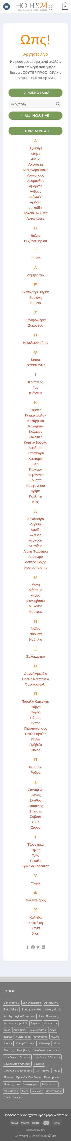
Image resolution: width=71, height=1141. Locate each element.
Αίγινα (35, 159)
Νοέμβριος (23, 1050)
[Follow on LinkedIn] (43, 947)
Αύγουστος (51, 1023)
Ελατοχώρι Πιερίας (35, 292)
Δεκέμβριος (20, 1029)
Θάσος (35, 359)
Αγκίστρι (35, 148)
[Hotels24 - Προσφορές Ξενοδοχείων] (36, 6)
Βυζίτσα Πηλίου (35, 241)
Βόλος (35, 235)
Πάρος (36, 712)
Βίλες (7, 1029)
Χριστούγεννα (54, 1090)
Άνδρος (35, 191)
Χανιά (35, 928)
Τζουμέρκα (35, 844)
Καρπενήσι (35, 453)
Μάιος (57, 1043)
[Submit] (58, 104)
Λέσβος (35, 535)
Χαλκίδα (36, 917)
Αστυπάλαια (35, 218)
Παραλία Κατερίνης (36, 701)
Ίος (35, 387)
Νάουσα (36, 634)
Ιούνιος (8, 1043)
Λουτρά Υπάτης (35, 567)
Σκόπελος (35, 806)
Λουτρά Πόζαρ (35, 562)
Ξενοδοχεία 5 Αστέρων (17, 1063)
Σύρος (35, 827)
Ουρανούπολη (35, 684)
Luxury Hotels (53, 1009)
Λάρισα (35, 524)
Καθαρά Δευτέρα (25, 1043)
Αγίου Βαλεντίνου (25, 1016)
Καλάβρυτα (35, 421)
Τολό (35, 855)
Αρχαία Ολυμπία (35, 213)
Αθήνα (35, 153)
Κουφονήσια (35, 485)
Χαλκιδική (35, 923)
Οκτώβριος (42, 1070)
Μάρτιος (9, 1050)
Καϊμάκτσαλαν (35, 415)
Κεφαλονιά (36, 475)
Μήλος (35, 595)
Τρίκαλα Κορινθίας (35, 866)
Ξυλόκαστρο (35, 656)
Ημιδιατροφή (23, 1036)
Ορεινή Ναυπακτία (35, 679)
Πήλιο (35, 739)
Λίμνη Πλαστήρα (35, 551)
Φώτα (24, 1090)
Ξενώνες (39, 1063)
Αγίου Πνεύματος (49, 1016)
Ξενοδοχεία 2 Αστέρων (46, 1050)
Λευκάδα (35, 540)
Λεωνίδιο (35, 546)
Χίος (35, 933)
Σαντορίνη (35, 789)
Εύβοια (35, 303)
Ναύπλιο (35, 639)
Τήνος (35, 850)
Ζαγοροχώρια (35, 320)
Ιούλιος (55, 1036)
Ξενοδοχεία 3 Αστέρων (17, 1056)
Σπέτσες (35, 811)
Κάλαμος (35, 431)
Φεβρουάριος (49, 1084)
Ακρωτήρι (35, 164)
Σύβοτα (35, 816)
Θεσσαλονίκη (35, 365)
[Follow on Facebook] (27, 947)
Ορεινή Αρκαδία (35, 673)
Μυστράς (35, 611)
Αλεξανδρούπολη (35, 170)
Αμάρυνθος (35, 180)
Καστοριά (36, 458)
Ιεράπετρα (35, 382)
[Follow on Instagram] (33, 947)
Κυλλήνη (35, 496)
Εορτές (8, 1036)
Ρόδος (35, 772)
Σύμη (35, 822)
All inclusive (51, 1002)
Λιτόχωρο (35, 556)
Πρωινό (8, 1077)
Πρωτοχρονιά (12, 1084)
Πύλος (35, 750)
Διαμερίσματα (38, 1029)
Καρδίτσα (36, 448)
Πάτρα (35, 723)
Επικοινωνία (35, 1129)
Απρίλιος (35, 1023)
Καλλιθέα (35, 437)
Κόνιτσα (35, 480)
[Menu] (6, 6)
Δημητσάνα (35, 275)
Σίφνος (35, 795)
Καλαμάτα (35, 426)
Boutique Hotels (32, 1009)
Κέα (35, 464)
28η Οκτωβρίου (32, 1002)
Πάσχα (56, 1070)
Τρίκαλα (35, 860)
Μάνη (35, 584)
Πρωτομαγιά (51, 1077)
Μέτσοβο (35, 590)
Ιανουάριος (40, 1036)
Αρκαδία (35, 208)
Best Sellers (11, 1009)
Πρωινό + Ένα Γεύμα (28, 1077)
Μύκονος (35, 606)
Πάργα (36, 707)
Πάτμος (35, 717)
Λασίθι (35, 529)
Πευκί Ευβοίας (35, 734)
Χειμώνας (37, 1090)
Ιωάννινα (35, 393)
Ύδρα (35, 883)
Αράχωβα (35, 197)
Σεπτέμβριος (30, 1084)
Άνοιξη (8, 1016)
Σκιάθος (35, 800)
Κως (35, 502)
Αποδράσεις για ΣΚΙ (15, 1023)
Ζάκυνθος (35, 325)
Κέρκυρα (35, 469)
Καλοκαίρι (44, 1043)
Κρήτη (35, 491)
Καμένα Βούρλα (35, 442)
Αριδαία (35, 202)
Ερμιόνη (35, 297)
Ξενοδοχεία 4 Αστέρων (47, 1056)
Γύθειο (36, 258)
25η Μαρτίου (11, 1002)
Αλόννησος (35, 175)
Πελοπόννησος (35, 728)
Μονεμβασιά (35, 600)
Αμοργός (35, 186)
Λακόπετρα (35, 519)
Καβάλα (35, 410)
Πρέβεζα (35, 744)
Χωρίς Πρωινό (12, 1097)
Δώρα (52, 1029)
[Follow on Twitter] (38, 947)
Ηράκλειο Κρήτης (35, 342)
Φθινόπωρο (11, 1090)
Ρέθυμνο (35, 767)
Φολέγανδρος (35, 900)
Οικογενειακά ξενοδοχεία (18, 1070)
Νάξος (35, 628)
